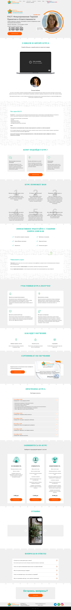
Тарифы (43, 1)
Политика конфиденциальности (40, 603)
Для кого (24, 1)
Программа (39, 1)
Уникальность (34, 1)
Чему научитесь (29, 1)
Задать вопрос (35, 595)
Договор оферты (40, 605)
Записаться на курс (14, 33)
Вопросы (50, 1)
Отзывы (47, 1)
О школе (20, 1)
